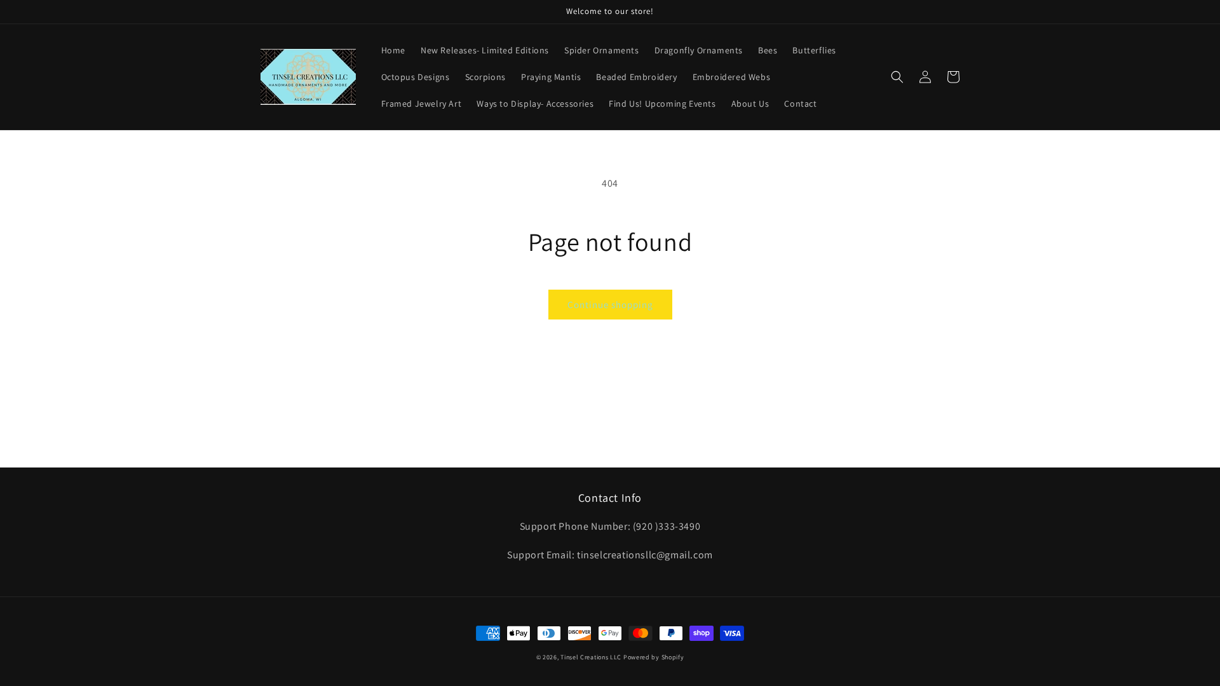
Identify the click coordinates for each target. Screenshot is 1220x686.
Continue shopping (610, 305)
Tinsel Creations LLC (590, 657)
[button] (897, 77)
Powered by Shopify (653, 657)
